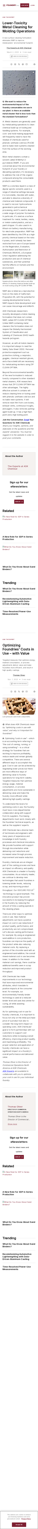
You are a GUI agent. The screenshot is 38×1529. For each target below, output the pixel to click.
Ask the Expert (8, 17)
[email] (27, 64)
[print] (34, 64)
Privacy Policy (26, 1519)
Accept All (19, 1524)
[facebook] (11, 64)
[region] (19, 1520)
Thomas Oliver (19, 675)
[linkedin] (15, 64)
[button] (4, 5)
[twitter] (19, 64)
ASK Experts (8, 1071)
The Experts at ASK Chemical (19, 48)
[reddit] (23, 64)
